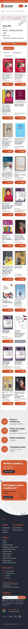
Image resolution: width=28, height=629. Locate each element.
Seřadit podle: (6, 52)
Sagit (19, 208)
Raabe (3, 241)
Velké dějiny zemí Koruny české (6, 144)
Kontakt (4, 540)
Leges (6, 305)
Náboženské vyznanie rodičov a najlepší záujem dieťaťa (20, 335)
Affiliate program (6, 560)
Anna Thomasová (6, 76)
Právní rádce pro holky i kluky (7, 396)
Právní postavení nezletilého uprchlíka (7, 302)
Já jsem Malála (7, 207)
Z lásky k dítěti (7, 78)
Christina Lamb (5, 106)
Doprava (4, 542)
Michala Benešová (8, 269)
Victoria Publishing (22, 399)
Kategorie (9, 17)
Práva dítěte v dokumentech (18, 303)
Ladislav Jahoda (19, 172)
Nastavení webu (7, 553)
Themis (19, 305)
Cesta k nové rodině (20, 143)
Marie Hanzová (18, 392)
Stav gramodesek (17, 527)
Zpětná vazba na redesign (9, 558)
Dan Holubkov (5, 392)
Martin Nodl (10, 141)
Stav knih (4, 530)
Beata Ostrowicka (6, 266)
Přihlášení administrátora (9, 562)
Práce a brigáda (6, 556)
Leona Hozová (18, 138)
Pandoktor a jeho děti (7, 272)
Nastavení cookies (7, 551)
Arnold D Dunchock (6, 75)
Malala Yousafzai (6, 105)
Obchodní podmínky (7, 545)
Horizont (19, 274)
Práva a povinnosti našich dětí (19, 396)
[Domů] (4, 17)
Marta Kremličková (20, 392)
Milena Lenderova (5, 140)
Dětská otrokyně (20, 238)
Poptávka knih (6, 527)
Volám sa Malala (7, 110)
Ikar (6, 79)
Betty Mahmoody (6, 73)
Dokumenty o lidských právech (20, 175)
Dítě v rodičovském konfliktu (7, 175)
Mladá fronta (20, 177)
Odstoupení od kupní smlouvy (10, 547)
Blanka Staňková (6, 235)
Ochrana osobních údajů (8, 549)
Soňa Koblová (18, 301)
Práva (7, 18)
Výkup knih (5, 532)
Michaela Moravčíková (18, 331)
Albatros (7, 274)
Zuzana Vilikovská (6, 107)
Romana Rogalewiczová (7, 172)
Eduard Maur (5, 138)
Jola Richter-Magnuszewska (7, 267)
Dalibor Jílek (4, 299)
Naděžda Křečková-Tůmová (20, 139)
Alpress (19, 79)
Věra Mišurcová (19, 299)
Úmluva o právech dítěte (19, 105)
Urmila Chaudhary (19, 235)
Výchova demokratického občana (7, 238)
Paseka (6, 146)
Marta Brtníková (18, 266)
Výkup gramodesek (18, 530)
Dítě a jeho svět (18, 267)
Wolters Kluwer (21, 146)
